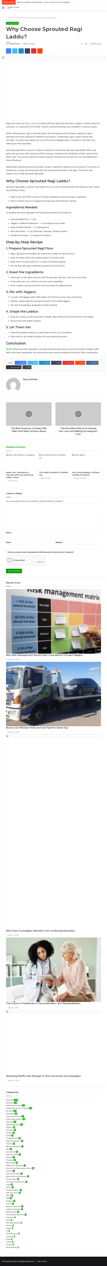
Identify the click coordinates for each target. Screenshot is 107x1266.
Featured (9, 1100)
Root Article (15, 44)
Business (9, 1103)
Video (8, 1239)
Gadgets (9, 1201)
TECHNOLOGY (12, 1234)
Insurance (10, 1217)
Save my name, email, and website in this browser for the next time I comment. (41, 552)
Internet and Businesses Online (19, 1168)
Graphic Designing (13, 1209)
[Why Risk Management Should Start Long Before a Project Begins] (53, 621)
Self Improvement (13, 1223)
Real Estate (10, 1163)
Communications (12, 1190)
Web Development (13, 1146)
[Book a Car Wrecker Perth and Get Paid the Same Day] (53, 694)
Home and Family (13, 1174)
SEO (7, 1149)
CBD (7, 1198)
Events (9, 1204)
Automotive (10, 1152)
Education (10, 1114)
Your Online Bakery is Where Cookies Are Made (85, 473)
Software (9, 1130)
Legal (8, 1185)
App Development (13, 1141)
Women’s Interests (13, 1206)
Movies (9, 1225)
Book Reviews (11, 1247)
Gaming (9, 1133)
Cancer (9, 1242)
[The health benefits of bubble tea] (53, 462)
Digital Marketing (13, 1125)
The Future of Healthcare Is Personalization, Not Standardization (43, 1003)
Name (9, 533)
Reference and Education (16, 1176)
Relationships (11, 1212)
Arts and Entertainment (15, 1182)
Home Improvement (14, 1119)
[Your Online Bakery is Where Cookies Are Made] (86, 462)
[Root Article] (13, 7)
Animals (9, 1171)
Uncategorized (12, 1138)
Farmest (9, 1245)
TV (7, 1231)
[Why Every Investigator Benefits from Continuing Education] (53, 831)
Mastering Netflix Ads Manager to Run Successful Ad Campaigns (43, 1076)
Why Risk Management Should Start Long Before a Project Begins (44, 655)
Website (58, 542)
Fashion (9, 1127)
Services (9, 1111)
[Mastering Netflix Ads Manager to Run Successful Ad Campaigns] (53, 1042)
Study (8, 1220)
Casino (8, 1228)
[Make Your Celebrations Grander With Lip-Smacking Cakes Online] (20, 462)
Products (9, 1160)
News (8, 1195)
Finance (9, 1144)
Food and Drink (20, 18)
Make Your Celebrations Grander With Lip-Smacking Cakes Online (19, 475)
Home (10, 18)
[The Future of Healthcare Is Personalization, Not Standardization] (53, 969)
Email (9, 542)
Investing (9, 1236)
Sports (8, 1187)
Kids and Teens (12, 1193)
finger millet (30, 123)
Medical (9, 1157)
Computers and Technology (17, 1108)
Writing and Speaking (14, 1165)
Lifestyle (9, 1122)
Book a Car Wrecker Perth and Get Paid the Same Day (37, 727)
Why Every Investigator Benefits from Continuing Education (40, 930)
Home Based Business (15, 1215)
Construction (11, 1179)
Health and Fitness (13, 1105)
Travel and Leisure (13, 1116)
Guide (8, 1135)
